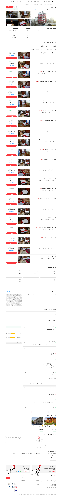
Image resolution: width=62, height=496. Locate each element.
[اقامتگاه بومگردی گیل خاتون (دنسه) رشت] (50, 421)
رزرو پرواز (38, 1)
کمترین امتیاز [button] (35, 323)
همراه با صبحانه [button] (32, 49)
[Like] (14, 7)
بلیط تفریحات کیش (30, 477)
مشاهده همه (27, 38)
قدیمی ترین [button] (43, 323)
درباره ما (38, 484)
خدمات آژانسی (23, 477)
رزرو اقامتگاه (45, 1)
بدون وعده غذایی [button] (37, 49)
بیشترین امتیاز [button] (39, 323)
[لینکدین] (53, 487)
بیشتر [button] (28, 1)
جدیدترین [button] (47, 323)
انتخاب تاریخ (11, 58)
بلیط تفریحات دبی (30, 478)
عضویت (8, 477)
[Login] (7, 1)
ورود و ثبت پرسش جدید (13, 441)
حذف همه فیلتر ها (9, 49)
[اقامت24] (53, 475)
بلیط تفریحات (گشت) (33, 1)
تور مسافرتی (37, 480)
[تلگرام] (49, 487)
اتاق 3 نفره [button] (47, 49)
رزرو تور (41, 1)
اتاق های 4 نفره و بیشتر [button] (42, 49)
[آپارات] (51, 487)
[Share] (17, 7)
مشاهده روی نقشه (36, 9)
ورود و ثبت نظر (14, 340)
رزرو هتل (49, 1)
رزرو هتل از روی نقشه (37, 481)
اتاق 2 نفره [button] (51, 49)
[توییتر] (47, 487)
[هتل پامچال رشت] (37, 421)
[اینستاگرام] (55, 487)
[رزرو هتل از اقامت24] (53, 1)
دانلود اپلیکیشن (26, 471)
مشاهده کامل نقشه (8, 291)
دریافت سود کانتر (23, 480)
